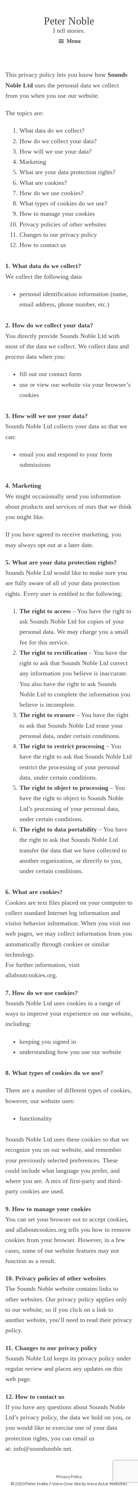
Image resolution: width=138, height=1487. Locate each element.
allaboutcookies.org (30, 975)
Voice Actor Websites (107, 1483)
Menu (74, 41)
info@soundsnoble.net (42, 1448)
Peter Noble (69, 21)
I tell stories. (69, 30)
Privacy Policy (69, 1476)
